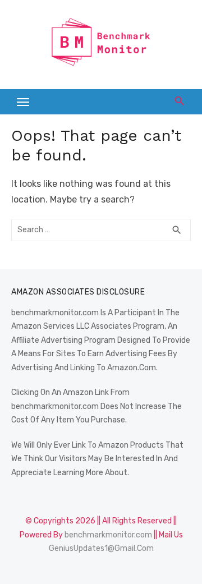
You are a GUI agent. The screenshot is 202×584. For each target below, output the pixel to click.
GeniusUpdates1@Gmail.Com (101, 548)
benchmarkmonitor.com (108, 535)
